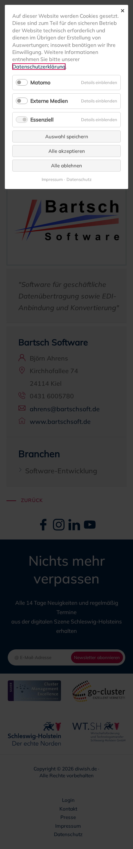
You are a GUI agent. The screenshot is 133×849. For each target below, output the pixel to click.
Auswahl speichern (66, 136)
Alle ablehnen (66, 165)
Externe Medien (49, 101)
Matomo (40, 82)
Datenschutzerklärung (39, 66)
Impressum (52, 179)
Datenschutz (79, 179)
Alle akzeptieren (66, 151)
